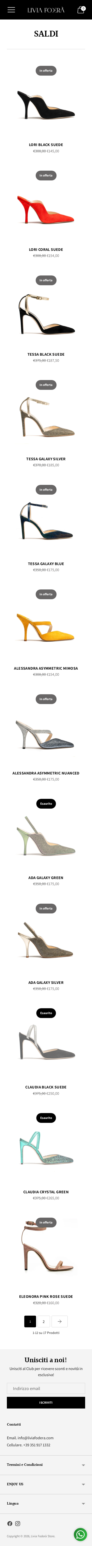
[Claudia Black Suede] (46, 1040)
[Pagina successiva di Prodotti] (60, 1321)
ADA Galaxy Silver (46, 982)
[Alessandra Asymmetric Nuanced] (46, 726)
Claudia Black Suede (46, 1087)
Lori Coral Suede (46, 249)
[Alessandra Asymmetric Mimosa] (46, 621)
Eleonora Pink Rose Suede (46, 1296)
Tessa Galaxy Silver (46, 458)
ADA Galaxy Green (45, 877)
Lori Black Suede (46, 144)
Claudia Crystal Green (46, 1191)
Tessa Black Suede (46, 354)
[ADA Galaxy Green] (46, 831)
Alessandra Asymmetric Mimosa (46, 668)
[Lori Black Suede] (46, 98)
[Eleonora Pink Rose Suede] (46, 1250)
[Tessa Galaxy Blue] (46, 517)
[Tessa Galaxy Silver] (46, 412)
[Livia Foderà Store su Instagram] (18, 1524)
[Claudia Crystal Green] (46, 1145)
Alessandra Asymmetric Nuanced (46, 773)
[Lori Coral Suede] (46, 203)
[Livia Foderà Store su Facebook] (10, 1524)
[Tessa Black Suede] (46, 307)
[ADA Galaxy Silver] (46, 936)
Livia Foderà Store (42, 1536)
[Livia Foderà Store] (46, 9)
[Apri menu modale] (11, 10)
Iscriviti (46, 1402)
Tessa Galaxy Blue (46, 563)
